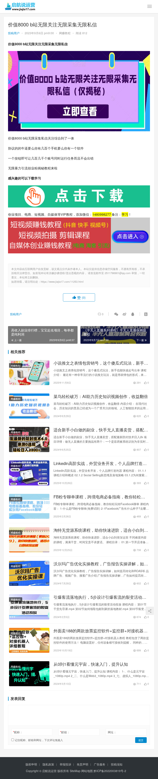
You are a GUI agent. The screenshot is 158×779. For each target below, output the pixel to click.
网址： (112, 732)
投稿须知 (116, 764)
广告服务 (99, 764)
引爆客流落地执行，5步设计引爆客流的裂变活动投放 (99, 597)
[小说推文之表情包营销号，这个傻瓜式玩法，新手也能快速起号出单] (29, 372)
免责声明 (82, 764)
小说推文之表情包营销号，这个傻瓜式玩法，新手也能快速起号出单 (100, 363)
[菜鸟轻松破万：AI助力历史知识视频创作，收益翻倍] (29, 405)
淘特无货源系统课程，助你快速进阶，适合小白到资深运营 (100, 530)
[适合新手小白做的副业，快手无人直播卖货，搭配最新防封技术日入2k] (29, 439)
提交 (140, 740)
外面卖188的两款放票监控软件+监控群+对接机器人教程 (100, 631)
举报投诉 (65, 764)
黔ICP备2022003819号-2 (110, 771)
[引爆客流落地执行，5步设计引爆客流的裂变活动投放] (29, 606)
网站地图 (87, 771)
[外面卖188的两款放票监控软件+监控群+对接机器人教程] (29, 640)
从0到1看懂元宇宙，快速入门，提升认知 (90, 664)
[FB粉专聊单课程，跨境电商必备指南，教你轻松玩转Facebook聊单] (29, 506)
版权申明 (31, 764)
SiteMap (75, 771)
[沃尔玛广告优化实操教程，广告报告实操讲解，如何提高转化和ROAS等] (29, 573)
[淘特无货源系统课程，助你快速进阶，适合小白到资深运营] (29, 539)
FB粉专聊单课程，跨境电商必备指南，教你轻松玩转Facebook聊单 (99, 497)
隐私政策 (48, 764)
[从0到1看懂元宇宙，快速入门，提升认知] (29, 673)
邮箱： (65, 732)
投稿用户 (14, 33)
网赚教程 (65, 33)
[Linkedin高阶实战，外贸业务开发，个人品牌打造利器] (29, 472)
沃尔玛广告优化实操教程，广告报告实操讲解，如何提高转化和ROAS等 (100, 564)
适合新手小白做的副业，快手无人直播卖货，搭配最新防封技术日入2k (100, 430)
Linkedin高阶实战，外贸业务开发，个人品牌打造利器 (100, 463)
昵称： (18, 732)
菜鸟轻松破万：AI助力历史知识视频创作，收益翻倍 (100, 396)
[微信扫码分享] (116, 314)
